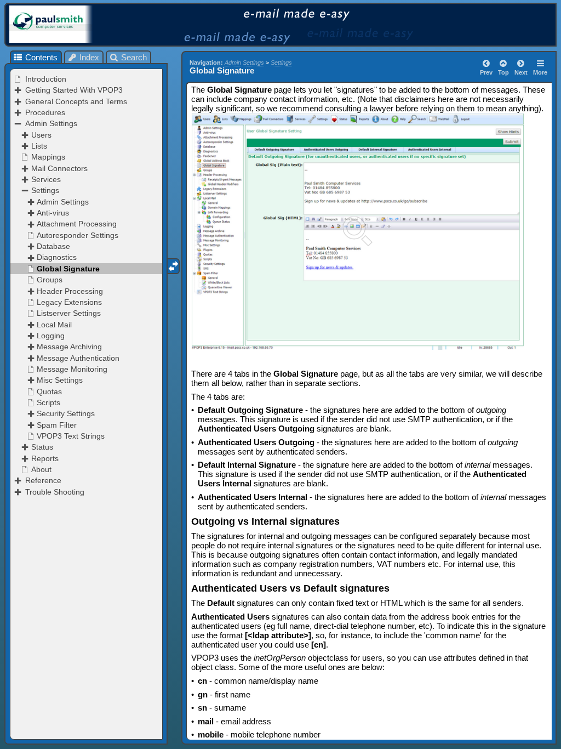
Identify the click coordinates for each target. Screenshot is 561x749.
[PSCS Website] (67, 24)
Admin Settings (244, 62)
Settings (281, 62)
